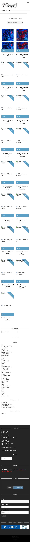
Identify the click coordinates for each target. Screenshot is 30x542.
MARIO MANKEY (4, 377)
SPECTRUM (3, 414)
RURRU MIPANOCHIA (5, 387)
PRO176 (3, 383)
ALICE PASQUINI (4, 348)
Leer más (3, 50)
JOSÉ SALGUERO (4, 369)
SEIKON (2, 393)
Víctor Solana (7, 57)
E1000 (2, 364)
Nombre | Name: (4, 504)
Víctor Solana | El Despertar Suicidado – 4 (22, 186)
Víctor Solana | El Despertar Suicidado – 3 (7, 219)
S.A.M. (2, 390)
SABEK (2, 388)
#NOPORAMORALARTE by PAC (7, 407)
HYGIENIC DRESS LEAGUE (6, 366)
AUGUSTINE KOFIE (5, 355)
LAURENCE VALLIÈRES (5, 375)
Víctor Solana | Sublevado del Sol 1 (8, 121)
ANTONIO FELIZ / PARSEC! (6, 352)
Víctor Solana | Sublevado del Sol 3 (8, 88)
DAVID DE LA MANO (5, 361)
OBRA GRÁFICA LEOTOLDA (6, 404)
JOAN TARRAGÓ (4, 368)
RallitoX (3, 384)
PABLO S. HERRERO (5, 380)
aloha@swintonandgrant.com (10, 437)
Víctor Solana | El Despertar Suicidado (22, 252)
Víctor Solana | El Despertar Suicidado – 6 (22, 153)
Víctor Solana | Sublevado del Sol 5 (8, 55)
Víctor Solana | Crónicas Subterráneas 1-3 (22, 285)
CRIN (2, 359)
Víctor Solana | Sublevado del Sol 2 (22, 88)
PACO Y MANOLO (4, 381)
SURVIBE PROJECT (5, 405)
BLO (2, 356)
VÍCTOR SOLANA (4, 396)
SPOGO (3, 394)
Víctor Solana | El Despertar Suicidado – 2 (22, 219)
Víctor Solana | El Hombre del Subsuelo (8, 285)
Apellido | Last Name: (5, 510)
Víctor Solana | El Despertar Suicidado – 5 (7, 186)
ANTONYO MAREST (5, 353)
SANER (2, 391)
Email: (2, 499)
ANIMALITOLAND (4, 350)
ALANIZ (3, 345)
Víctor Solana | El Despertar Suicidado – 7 (7, 153)
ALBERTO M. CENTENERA (6, 346)
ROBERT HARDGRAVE (6, 385)
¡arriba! (14, 539)
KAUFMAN (3, 371)
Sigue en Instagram (19, 487)
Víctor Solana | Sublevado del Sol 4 (22, 55)
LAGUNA (3, 374)
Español (3, 458)
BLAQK (2, 358)
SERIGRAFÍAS (4, 402)
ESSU (2, 365)
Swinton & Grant (16, 536)
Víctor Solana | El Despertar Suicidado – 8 (22, 121)
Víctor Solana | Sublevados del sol (7, 318)
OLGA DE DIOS (4, 378)
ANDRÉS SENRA (4, 349)
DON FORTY (3, 362)
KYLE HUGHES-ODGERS (6, 372)
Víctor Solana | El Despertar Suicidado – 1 (7, 252)
